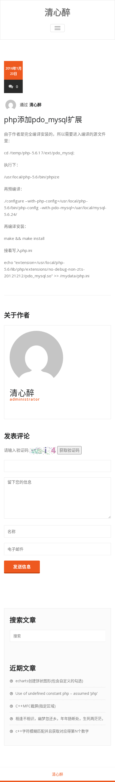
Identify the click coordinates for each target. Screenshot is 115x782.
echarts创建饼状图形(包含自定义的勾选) (49, 680)
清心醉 (35, 104)
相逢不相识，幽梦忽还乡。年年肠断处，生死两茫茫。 (60, 718)
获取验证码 (69, 450)
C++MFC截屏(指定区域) (36, 705)
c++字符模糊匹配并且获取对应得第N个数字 (52, 731)
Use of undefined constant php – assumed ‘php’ (57, 693)
